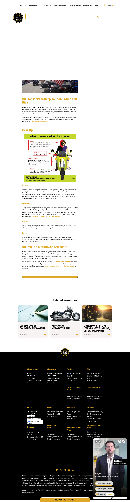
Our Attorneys (34, 5)
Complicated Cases (53, 378)
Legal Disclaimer (33, 411)
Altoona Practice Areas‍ (53, 426)
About (29, 373)
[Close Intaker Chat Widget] (123, 441)
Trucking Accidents (73, 399)
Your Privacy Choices (33, 422)
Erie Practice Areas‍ (93, 387)
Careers (30, 383)
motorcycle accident (63, 262)
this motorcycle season (40, 121)
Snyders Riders (52, 383)
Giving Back (31, 378)
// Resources (51, 369)
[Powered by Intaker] (114, 498)
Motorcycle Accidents (74, 396)
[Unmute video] (96, 441)
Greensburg (31, 427)
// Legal (29, 407)
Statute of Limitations (54, 373)
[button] (23, 5)
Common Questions (59, 5)
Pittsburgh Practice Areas (74, 388)
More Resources (53, 380)
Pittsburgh (71, 369)
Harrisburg (91, 407)
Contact (96, 5)
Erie (88, 369)
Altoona (49, 407)
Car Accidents (71, 394)
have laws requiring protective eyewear (46, 216)
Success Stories (75, 5)
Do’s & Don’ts (52, 376)
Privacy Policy (31, 414)
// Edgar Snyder (32, 369)
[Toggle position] (119, 441)
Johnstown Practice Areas (74, 429)
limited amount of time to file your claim (59, 266)
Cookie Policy (31, 416)
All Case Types (32, 376)
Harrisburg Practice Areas (94, 426)
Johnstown (71, 407)
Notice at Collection (34, 419)
